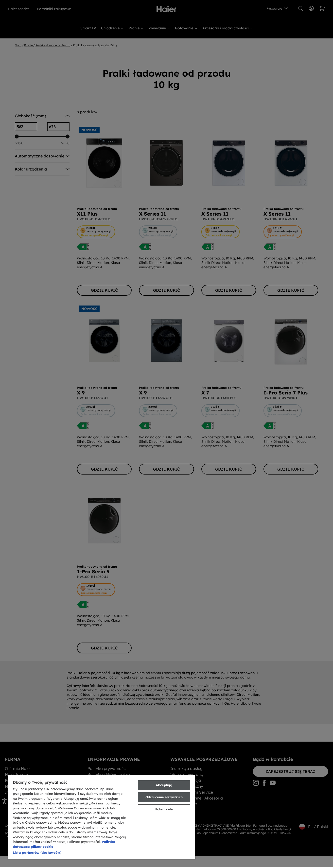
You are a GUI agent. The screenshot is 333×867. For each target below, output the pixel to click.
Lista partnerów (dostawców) (37, 852)
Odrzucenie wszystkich (164, 797)
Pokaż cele (164, 809)
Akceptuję (164, 785)
